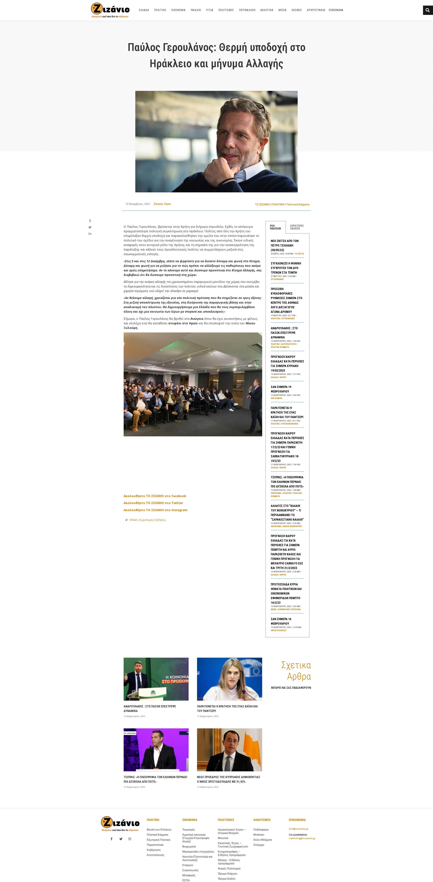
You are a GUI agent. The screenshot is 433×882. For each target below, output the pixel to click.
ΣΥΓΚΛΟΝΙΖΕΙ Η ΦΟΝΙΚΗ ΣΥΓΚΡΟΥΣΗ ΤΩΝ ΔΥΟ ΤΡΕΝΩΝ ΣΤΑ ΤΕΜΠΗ (286, 268)
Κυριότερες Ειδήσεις (152, 520)
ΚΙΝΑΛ (134, 520)
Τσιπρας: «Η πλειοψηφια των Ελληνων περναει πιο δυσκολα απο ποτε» (287, 481)
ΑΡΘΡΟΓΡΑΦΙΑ (316, 10)
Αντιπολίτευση (288, 344)
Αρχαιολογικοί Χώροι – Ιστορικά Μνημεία (231, 831)
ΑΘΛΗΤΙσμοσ (262, 820)
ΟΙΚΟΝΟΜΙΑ (178, 10)
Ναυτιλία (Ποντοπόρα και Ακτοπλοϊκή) (197, 858)
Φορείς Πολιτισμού (229, 868)
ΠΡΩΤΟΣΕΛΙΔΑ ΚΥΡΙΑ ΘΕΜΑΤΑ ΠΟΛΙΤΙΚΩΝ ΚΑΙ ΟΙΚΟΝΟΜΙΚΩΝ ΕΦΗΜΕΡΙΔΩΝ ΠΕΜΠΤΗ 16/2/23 (286, 593)
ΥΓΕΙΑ (209, 10)
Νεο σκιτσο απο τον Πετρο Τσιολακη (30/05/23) (285, 245)
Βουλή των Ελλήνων (159, 829)
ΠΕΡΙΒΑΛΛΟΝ (247, 10)
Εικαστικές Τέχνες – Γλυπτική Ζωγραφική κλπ (233, 845)
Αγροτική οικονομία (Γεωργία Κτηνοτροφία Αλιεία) (195, 838)
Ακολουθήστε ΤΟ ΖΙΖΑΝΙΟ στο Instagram (155, 510)
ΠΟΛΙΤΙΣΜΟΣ (226, 10)
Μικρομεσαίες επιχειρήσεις (198, 851)
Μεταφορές (189, 875)
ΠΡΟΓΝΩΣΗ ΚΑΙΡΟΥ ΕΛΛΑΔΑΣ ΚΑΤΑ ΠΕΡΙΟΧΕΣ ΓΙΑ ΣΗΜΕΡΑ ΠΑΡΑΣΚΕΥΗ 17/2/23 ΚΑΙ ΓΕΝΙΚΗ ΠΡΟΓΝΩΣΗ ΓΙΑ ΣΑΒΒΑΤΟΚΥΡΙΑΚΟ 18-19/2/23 (287, 447)
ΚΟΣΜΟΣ (297, 10)
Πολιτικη (153, 820)
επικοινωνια (297, 820)
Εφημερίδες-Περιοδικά (289, 609)
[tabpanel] (288, 435)
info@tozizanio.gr (298, 829)
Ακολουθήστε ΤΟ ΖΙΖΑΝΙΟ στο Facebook (155, 496)
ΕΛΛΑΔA (144, 10)
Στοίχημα (258, 844)
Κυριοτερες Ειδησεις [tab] (297, 227)
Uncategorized (278, 630)
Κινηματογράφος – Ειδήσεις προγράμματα (231, 853)
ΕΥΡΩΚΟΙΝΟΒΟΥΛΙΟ (289, 424)
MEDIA (282, 10)
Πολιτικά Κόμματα (298, 204)
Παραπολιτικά (155, 844)
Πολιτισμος (226, 820)
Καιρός (283, 377)
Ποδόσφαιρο (261, 829)
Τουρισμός (188, 829)
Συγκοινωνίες (277, 279)
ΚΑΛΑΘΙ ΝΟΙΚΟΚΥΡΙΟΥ (292, 526)
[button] (428, 10)
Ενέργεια (187, 865)
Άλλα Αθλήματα (262, 839)
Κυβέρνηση (154, 850)
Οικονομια (189, 820)
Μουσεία (223, 838)
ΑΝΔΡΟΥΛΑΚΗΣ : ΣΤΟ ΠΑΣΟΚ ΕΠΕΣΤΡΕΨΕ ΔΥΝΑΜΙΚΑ (284, 332)
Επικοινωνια (336, 10)
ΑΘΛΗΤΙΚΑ (266, 10)
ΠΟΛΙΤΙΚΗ (160, 10)
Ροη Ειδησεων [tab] (275, 227)
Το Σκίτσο (299, 254)
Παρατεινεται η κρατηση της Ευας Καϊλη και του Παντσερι (287, 412)
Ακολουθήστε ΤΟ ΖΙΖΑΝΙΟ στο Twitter (153, 503)
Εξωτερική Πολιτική (158, 839)
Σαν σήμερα (276, 398)
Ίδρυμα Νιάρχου (227, 873)
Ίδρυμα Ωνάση (226, 878)
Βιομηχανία (189, 846)
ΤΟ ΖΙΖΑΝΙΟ (262, 204)
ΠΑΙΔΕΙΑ (196, 10)
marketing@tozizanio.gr (302, 838)
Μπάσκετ (258, 834)
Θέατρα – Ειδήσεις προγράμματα (229, 861)
